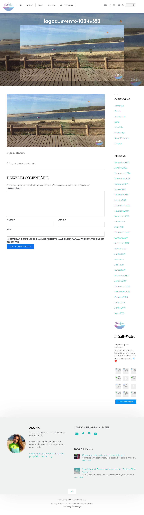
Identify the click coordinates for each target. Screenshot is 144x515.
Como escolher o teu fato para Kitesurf (103, 455)
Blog (40, 5)
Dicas (117, 111)
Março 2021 (119, 189)
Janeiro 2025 (120, 168)
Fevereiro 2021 (121, 194)
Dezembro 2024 (122, 173)
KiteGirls (118, 127)
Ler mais (86, 460)
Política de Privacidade (77, 499)
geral (116, 122)
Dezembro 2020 (122, 205)
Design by (67, 507)
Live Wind (67, 5)
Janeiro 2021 (120, 200)
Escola (51, 5)
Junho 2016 (120, 308)
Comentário (14, 188)
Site (9, 229)
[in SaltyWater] (8, 9)
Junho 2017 (119, 254)
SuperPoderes (121, 138)
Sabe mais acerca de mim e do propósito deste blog (46, 455)
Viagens (118, 143)
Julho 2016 (119, 302)
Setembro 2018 (121, 216)
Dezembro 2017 (122, 232)
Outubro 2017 (121, 238)
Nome (11, 220)
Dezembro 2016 (122, 286)
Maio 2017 (119, 259)
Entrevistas (119, 116)
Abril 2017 (119, 265)
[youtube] (119, 5)
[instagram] (114, 5)
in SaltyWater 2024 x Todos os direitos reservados (72, 503)
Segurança (119, 132)
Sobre (30, 5)
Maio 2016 (119, 313)
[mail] (105, 5)
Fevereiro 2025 (121, 162)
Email (62, 220)
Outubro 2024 (121, 184)
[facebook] (110, 5)
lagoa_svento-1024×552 (72, 21)
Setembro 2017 (121, 243)
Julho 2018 (119, 221)
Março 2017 (119, 270)
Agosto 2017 (120, 248)
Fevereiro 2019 (121, 211)
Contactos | (61, 499)
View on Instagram (127, 402)
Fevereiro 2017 (121, 275)
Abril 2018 (119, 227)
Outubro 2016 (121, 297)
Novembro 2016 (122, 291)
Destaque (119, 106)
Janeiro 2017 (120, 281)
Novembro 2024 (122, 178)
